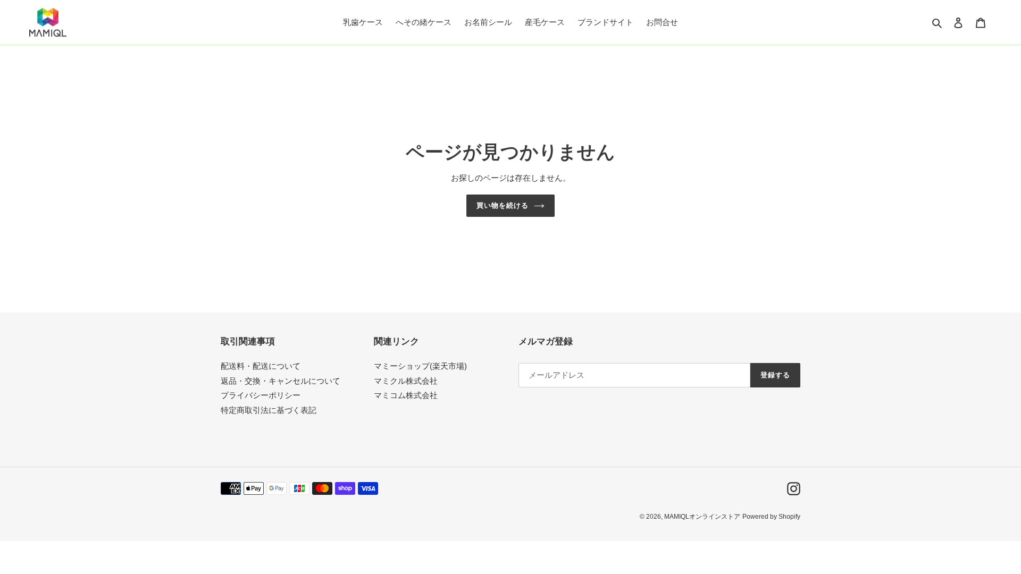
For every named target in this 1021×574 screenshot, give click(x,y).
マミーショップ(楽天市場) (420, 365)
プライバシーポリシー (260, 395)
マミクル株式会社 (406, 380)
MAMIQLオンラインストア (702, 516)
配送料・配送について (260, 365)
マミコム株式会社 (406, 395)
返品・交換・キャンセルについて (280, 380)
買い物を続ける (502, 205)
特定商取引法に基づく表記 (268, 410)
